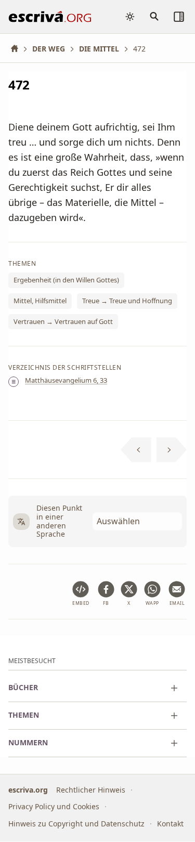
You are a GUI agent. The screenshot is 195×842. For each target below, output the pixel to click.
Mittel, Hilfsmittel (40, 300)
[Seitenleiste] (179, 17)
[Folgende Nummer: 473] (172, 449)
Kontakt (170, 823)
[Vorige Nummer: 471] (136, 449)
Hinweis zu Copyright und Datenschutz (76, 823)
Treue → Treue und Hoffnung (127, 300)
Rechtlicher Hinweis (90, 790)
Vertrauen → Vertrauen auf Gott (63, 321)
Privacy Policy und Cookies (53, 807)
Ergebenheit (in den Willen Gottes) (66, 279)
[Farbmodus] (130, 16)
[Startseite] (18, 49)
